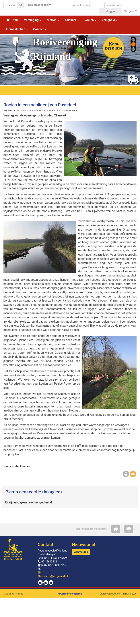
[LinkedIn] (45, 583)
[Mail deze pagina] (133, 474)
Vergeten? (130, 11)
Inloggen (110, 11)
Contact (45, 544)
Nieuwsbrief (84, 544)
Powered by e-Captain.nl (70, 593)
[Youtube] (51, 583)
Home (14, 20)
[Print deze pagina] (125, 474)
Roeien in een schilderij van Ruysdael (39, 104)
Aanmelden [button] (81, 551)
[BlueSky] (40, 583)
